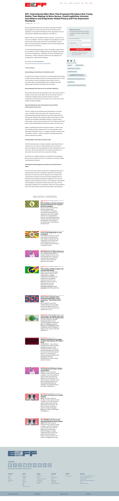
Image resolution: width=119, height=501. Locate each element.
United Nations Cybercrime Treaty (76, 85)
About (61, 3)
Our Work (71, 3)
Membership (10, 480)
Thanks (88, 494)
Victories (24, 478)
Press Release (44, 337)
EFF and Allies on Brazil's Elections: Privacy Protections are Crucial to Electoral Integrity (52, 204)
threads (50, 465)
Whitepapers (53, 481)
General (9, 475)
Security (9, 478)
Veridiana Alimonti (53, 200)
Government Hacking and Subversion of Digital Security (76, 75)
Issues (65, 3)
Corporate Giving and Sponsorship (87, 480)
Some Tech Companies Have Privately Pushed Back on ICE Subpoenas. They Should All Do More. (51, 299)
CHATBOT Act (52, 325)
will (42, 320)
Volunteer (24, 477)
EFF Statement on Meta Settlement (52, 252)
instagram (20, 465)
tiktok (45, 465)
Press (9, 481)
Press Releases (54, 477)
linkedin (40, 465)
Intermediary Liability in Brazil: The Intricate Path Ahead (52, 269)
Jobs (23, 483)
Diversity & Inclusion (26, 486)
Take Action (77, 3)
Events (52, 478)
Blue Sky (25, 465)
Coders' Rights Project (74, 68)
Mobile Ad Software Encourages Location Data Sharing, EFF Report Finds (52, 340)
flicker (35, 465)
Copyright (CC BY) (13, 494)
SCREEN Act (49, 324)
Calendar (24, 475)
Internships (24, 481)
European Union (72, 71)
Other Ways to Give (84, 483)
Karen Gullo (29, 23)
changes (52, 275)
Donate (90, 3)
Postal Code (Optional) (74, 38)
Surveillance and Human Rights (76, 78)
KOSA (42, 324)
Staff (23, 484)
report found (44, 356)
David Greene (52, 250)
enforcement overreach (46, 286)
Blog (52, 475)
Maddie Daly (52, 393)
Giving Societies (83, 478)
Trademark (37, 494)
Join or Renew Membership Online (87, 475)
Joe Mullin (51, 367)
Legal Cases (53, 480)
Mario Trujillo (52, 231)
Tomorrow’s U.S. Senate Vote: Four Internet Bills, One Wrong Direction (52, 316)
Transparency (39, 480)
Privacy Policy (64, 494)
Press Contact (68, 475)
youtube (30, 465)
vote (44, 320)
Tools (82, 3)
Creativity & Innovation (41, 478)
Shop (86, 3)
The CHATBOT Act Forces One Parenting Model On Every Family (52, 420)
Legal (9, 477)
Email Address (73, 43)
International (79, 65)
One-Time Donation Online (85, 477)
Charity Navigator (27, 468)
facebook (15, 465)
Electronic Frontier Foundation (35, 5)
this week (47, 320)
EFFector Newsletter (55, 483)
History (23, 480)
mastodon (10, 465)
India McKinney (52, 314)
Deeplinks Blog (44, 200)
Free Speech (71, 82)
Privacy (70, 65)
